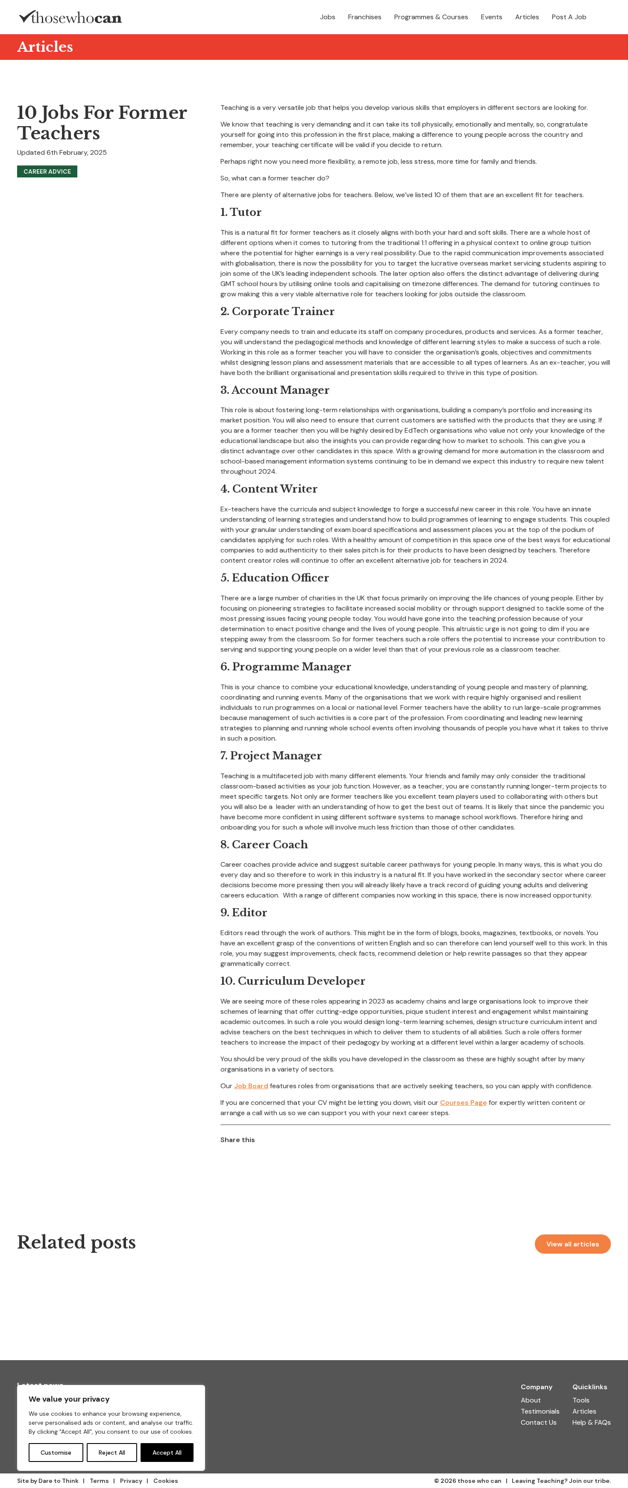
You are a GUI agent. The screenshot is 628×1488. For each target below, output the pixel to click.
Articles (45, 47)
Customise (56, 1452)
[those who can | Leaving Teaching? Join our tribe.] (70, 17)
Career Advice (47, 171)
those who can (480, 1481)
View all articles (572, 1244)
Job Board (251, 1085)
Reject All (112, 1452)
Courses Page (463, 1102)
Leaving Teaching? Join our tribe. (561, 1481)
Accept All (167, 1452)
